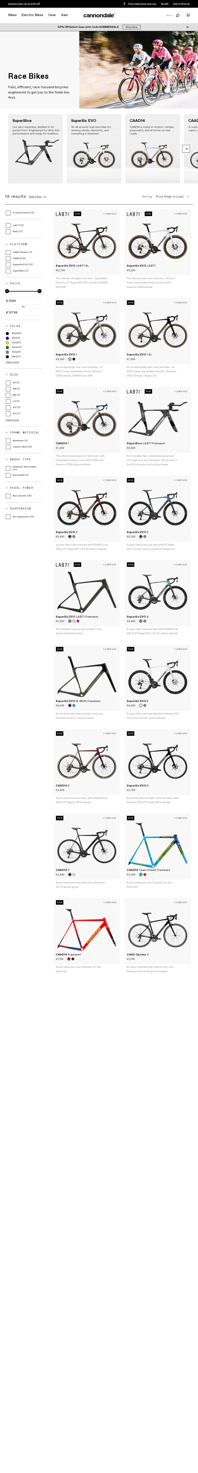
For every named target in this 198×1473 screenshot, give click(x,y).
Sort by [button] (147, 197)
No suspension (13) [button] (23, 516)
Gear (52, 15)
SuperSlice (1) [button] (20, 270)
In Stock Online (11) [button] (23, 212)
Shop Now (131, 27)
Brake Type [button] (20, 459)
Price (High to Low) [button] (169, 197)
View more (12, 362)
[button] (186, 149)
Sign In (176, 3)
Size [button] (14, 375)
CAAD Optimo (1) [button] (22, 252)
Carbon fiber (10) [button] (22, 446)
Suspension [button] (20, 508)
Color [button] (15, 326)
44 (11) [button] (16, 407)
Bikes (12, 15)
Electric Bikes (32, 15)
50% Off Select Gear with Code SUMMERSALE (88, 27)
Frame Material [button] (25, 432)
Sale (64, 15)
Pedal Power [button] (21, 488)
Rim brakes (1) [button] (20, 475)
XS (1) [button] (16, 382)
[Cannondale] (99, 15)
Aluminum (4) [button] (20, 440)
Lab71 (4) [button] (18, 225)
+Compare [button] (110, 213)
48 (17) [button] (17, 413)
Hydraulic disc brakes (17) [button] (24, 469)
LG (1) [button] (16, 401)
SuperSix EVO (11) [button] (23, 264)
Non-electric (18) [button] (22, 495)
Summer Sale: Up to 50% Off (24, 3)
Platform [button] (18, 244)
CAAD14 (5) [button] (19, 258)
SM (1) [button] (16, 388)
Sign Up (185, 3)
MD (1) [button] (16, 395)
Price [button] (15, 283)
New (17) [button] (18, 231)
